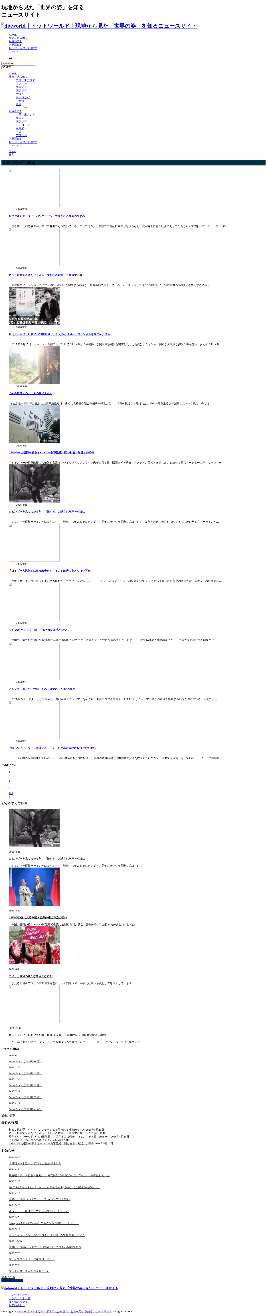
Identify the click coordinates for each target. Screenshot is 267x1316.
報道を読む (15, 41)
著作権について (18, 1301)
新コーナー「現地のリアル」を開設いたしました (39, 1211)
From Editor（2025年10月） (25, 1085)
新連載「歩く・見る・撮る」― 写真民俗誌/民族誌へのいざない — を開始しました (59, 1175)
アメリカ (21, 83)
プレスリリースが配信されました (29, 1271)
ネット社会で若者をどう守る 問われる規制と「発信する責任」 (48, 275)
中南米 (20, 100)
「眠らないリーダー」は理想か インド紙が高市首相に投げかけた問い (52, 748)
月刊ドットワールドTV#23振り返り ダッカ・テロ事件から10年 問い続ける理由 (57, 1035)
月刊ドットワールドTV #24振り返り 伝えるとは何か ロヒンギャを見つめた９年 (59, 334)
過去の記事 (8, 1115)
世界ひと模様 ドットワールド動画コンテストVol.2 (39, 1199)
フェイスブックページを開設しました (32, 1259)
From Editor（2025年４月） (25, 1109)
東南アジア (23, 87)
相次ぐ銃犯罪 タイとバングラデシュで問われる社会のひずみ (47, 216)
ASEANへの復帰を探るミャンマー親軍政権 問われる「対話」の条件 (51, 452)
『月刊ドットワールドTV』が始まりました (35, 1163)
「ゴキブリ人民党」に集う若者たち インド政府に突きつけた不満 (49, 570)
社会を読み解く (18, 37)
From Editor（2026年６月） (25, 1061)
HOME (13, 34)
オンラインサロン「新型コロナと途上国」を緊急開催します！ (47, 1235)
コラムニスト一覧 (20, 1298)
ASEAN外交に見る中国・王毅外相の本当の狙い (38, 629)
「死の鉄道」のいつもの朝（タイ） (30, 393)
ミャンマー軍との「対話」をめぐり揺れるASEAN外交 (42, 689)
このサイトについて (21, 1295)
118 (11, 793)
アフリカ (21, 107)
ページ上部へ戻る (12, 1280)
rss (10, 57)
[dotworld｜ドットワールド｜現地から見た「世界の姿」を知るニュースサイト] (99, 26)
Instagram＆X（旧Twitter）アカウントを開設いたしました (44, 1223)
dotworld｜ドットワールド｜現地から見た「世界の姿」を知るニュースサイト (64, 1311)
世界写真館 (15, 44)
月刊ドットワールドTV (23, 48)
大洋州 (20, 94)
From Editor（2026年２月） (25, 1073)
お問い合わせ (17, 1305)
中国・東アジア (25, 80)
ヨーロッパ (23, 97)
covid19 (13, 51)
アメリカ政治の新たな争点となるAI (31, 976)
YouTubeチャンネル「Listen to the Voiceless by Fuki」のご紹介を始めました (54, 1187)
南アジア (21, 90)
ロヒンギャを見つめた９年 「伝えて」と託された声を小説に (47, 511)
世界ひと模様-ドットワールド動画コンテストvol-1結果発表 (45, 1247)
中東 (18, 104)
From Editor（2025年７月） (25, 1097)
